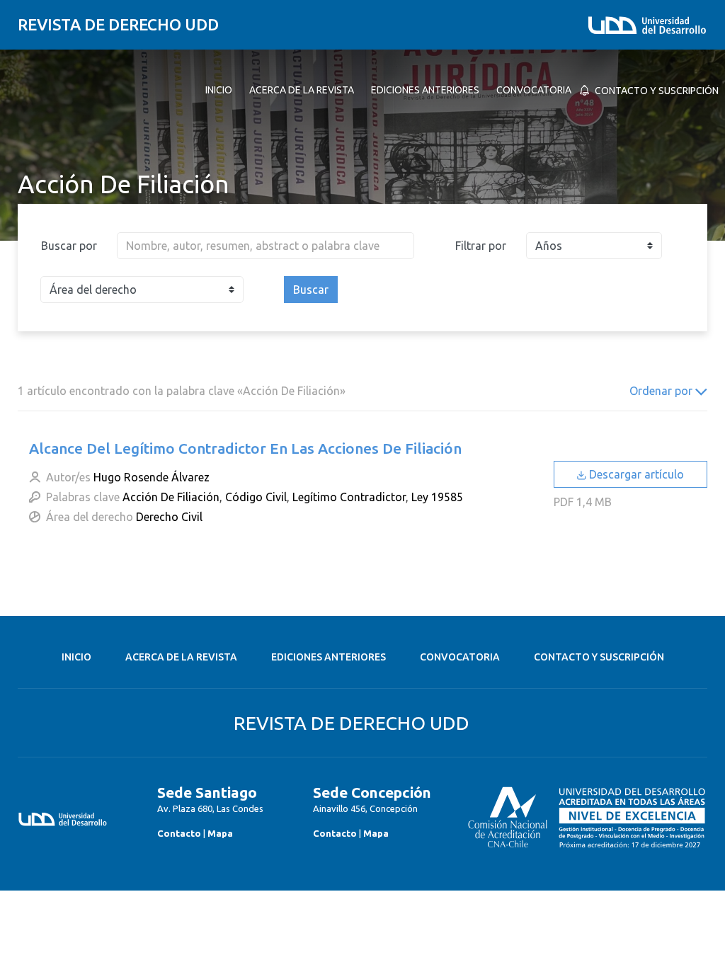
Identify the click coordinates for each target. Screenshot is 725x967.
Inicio (76, 657)
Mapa (220, 833)
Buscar (311, 289)
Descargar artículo (635, 474)
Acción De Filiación (170, 497)
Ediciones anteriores (328, 657)
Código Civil (256, 497)
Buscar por (69, 245)
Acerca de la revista (181, 657)
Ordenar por (662, 390)
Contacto (179, 833)
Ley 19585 (437, 497)
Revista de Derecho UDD (118, 24)
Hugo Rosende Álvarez (151, 477)
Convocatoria (460, 657)
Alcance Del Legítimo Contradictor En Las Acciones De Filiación (245, 448)
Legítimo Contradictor (349, 497)
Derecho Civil (169, 516)
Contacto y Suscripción (599, 657)
